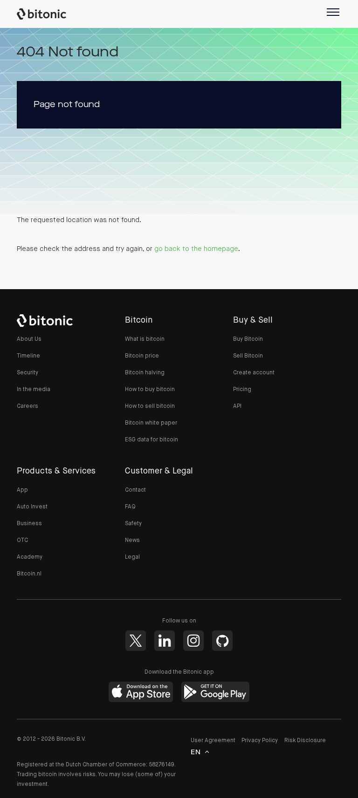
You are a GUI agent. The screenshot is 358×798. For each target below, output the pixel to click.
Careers (27, 406)
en (196, 752)
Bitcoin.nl (29, 574)
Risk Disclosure (305, 741)
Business (29, 524)
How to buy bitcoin (150, 389)
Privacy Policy (259, 741)
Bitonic (46, 14)
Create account (254, 373)
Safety (133, 524)
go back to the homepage (196, 248)
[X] (135, 640)
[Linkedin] (164, 640)
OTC (22, 540)
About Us (29, 339)
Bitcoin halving (145, 373)
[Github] (222, 640)
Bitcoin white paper (151, 423)
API (237, 406)
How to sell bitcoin (150, 406)
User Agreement (213, 741)
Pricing (242, 389)
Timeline (28, 356)
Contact (135, 490)
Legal (132, 557)
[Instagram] (193, 640)
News (132, 540)
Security (27, 373)
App (22, 490)
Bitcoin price (142, 356)
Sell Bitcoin (248, 356)
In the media (33, 389)
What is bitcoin (145, 339)
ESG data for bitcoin (151, 440)
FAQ (130, 507)
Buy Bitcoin (248, 339)
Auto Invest (32, 507)
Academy (29, 557)
